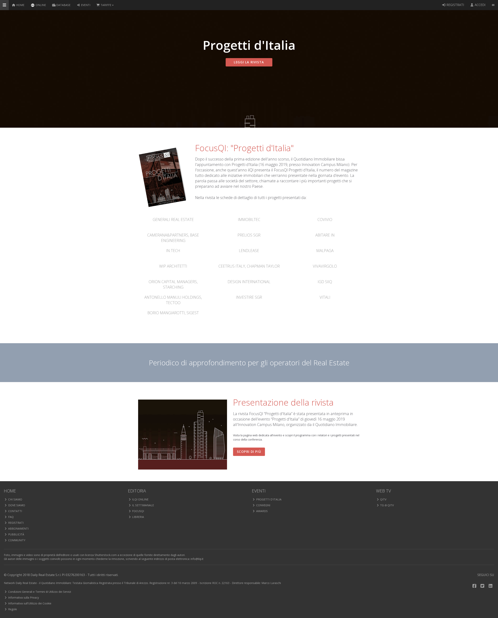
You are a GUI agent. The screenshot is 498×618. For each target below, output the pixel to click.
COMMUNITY (16, 540)
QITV (382, 499)
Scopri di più (249, 452)
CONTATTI (14, 511)
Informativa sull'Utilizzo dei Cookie (29, 603)
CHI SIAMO (14, 499)
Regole (12, 609)
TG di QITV (386, 505)
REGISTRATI (15, 523)
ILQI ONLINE (139, 499)
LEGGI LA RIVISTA (249, 62)
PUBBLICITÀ (15, 534)
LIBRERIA (137, 517)
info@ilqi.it (197, 559)
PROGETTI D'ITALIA (268, 499)
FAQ (10, 517)
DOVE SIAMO (16, 505)
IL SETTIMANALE (142, 505)
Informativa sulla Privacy (23, 597)
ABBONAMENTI (18, 528)
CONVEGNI (262, 505)
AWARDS (261, 511)
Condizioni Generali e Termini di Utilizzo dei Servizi (39, 592)
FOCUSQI (137, 511)
